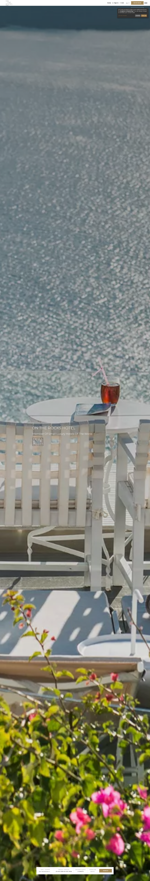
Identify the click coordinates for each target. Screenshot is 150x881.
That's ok (143, 15)
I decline (137, 15)
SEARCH (105, 870)
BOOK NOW (137, 3)
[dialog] (132, 13)
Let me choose (122, 15)
